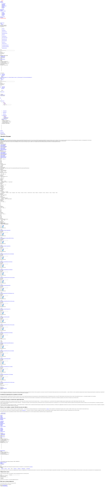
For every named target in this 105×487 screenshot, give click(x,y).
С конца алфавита (2, 145)
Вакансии (3, 7)
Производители (4, 5)
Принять (2, 467)
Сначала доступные (3, 157)
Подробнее (31, 466)
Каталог (1, 415)
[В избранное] (2, 225)
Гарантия (3, 14)
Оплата (3, 12)
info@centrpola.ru (2, 436)
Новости (3, 6)
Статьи (1, 425)
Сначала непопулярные (3, 146)
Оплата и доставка (3, 426)
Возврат (3, 15)
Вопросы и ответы (3, 418)
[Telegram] (1, 139)
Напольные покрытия (3, 25)
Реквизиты (3, 4)
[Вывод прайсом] (1, 224)
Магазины (1, 422)
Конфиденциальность (3, 462)
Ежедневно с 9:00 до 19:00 (4, 55)
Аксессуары (2, 26)
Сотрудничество (2, 431)
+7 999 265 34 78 (2, 56)
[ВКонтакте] (3, 139)
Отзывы (1, 416)
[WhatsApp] (0, 139)
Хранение (3, 13)
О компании (3, 3)
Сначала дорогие (2, 148)
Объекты (1, 417)
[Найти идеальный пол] (1, 54)
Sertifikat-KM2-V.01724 (3, 388)
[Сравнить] (2, 227)
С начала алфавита (3, 144)
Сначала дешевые (2, 147)
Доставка (1, 428)
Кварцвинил (24, 410)
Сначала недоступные (3, 149)
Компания (1, 419)
